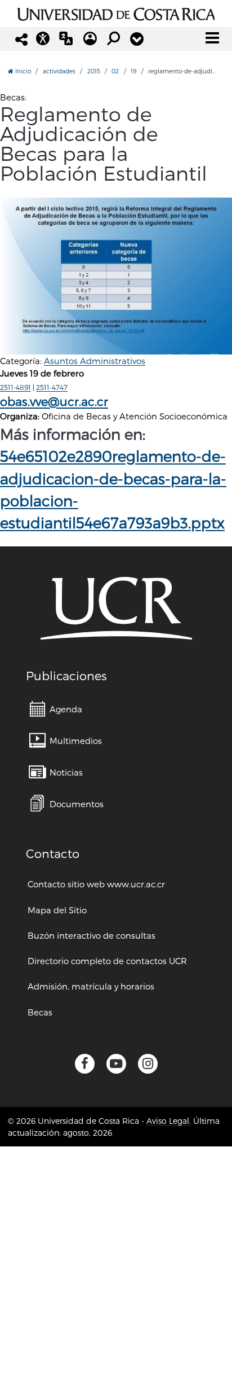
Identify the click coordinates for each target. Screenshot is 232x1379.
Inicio (22, 71)
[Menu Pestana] (137, 39)
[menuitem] (56, 709)
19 (133, 71)
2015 (93, 71)
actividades (59, 71)
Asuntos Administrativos (94, 361)
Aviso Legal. (168, 1121)
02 (115, 71)
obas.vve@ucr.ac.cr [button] (54, 401)
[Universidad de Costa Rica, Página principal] (116, 12)
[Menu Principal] (212, 38)
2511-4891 (15, 387)
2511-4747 (52, 387)
